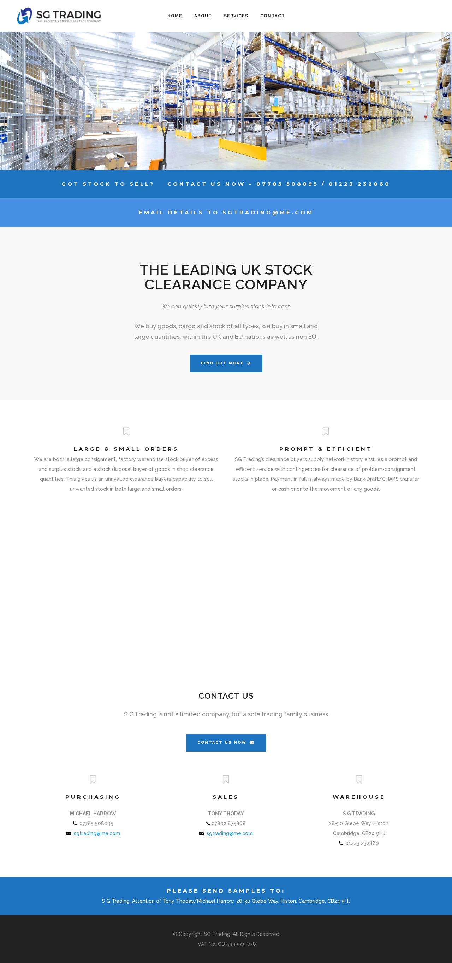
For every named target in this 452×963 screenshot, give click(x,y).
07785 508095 (287, 183)
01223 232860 (360, 183)
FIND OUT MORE (222, 363)
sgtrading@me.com (268, 212)
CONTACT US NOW (221, 742)
